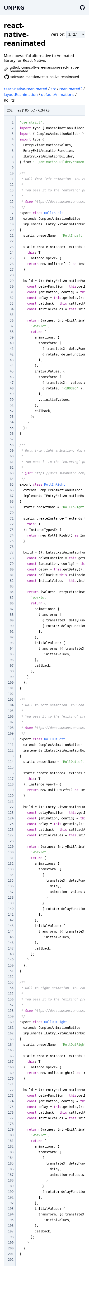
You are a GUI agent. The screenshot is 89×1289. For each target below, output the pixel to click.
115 (11, 767)
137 (11, 892)
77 (12, 552)
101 (11, 688)
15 (12, 201)
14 (12, 196)
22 (12, 241)
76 (12, 547)
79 (12, 564)
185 (11, 1163)
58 (12, 445)
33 (12, 303)
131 (11, 858)
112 (11, 750)
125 (11, 824)
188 (11, 1180)
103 (11, 699)
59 (12, 450)
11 (12, 179)
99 (12, 677)
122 (11, 807)
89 (12, 620)
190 (11, 1192)
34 (12, 309)
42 (12, 354)
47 (12, 382)
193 (11, 1209)
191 (11, 1197)
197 (11, 1231)
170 (11, 1078)
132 (11, 863)
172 (11, 1090)
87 (12, 609)
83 (12, 586)
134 (11, 875)
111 (11, 745)
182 (11, 1146)
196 (11, 1225)
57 (12, 439)
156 (11, 999)
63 (12, 473)
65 (12, 484)
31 (12, 292)
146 (11, 943)
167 (11, 1061)
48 (12, 388)
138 (11, 897)
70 (12, 513)
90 (12, 626)
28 (12, 275)
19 (12, 224)
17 (12, 213)
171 (11, 1084)
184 (11, 1158)
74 (12, 535)
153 (11, 982)
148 (11, 954)
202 (11, 1259)
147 (11, 948)
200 (11, 1248)
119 (11, 790)
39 (12, 337)
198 (11, 1237)
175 (11, 1107)
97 (12, 665)
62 (12, 467)
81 (12, 575)
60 (12, 456)
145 (11, 937)
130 (11, 852)
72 (12, 524)
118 (11, 784)
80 (12, 569)
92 (12, 637)
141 (11, 914)
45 (12, 371)
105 (11, 711)
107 (11, 722)
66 (12, 490)
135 (11, 880)
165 (11, 1050)
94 (12, 648)
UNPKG (14, 7)
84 (12, 592)
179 (11, 1129)
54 (12, 422)
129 (11, 846)
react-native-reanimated (25, 88)
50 (12, 399)
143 (11, 926)
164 (11, 1044)
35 (12, 315)
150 (11, 965)
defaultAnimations (57, 94)
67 (12, 496)
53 (12, 416)
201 (11, 1254)
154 (11, 988)
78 (12, 558)
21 (12, 235)
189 (11, 1186)
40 (12, 343)
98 (12, 671)
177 (11, 1118)
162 (11, 1033)
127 (11, 835)
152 (11, 977)
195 (11, 1220)
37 (12, 326)
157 (11, 1005)
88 (12, 614)
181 (11, 1141)
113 (11, 756)
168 (11, 1067)
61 (12, 462)
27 (12, 269)
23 (12, 247)
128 (11, 841)
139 (11, 903)
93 (12, 643)
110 (11, 739)
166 (11, 1056)
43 (12, 360)
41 (12, 349)
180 (11, 1135)
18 (12, 218)
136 (11, 886)
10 (12, 173)
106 (11, 716)
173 (11, 1095)
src (53, 88)
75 (12, 541)
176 (11, 1112)
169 (11, 1073)
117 (11, 779)
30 (12, 286)
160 (11, 1022)
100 (11, 682)
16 (12, 207)
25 (12, 258)
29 (12, 281)
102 (11, 694)
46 (12, 377)
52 (12, 411)
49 (12, 394)
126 (11, 829)
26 (12, 264)
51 (12, 405)
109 (11, 733)
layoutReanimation (21, 94)
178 (11, 1124)
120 (11, 795)
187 (11, 1175)
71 (12, 518)
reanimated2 (70, 88)
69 (12, 507)
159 (11, 1016)
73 (12, 530)
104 (11, 705)
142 (11, 920)
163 (11, 1039)
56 (12, 433)
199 (11, 1242)
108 (11, 728)
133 (11, 869)
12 (12, 184)
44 (12, 366)
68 (12, 501)
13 (12, 190)
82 (12, 581)
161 (11, 1027)
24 (12, 252)
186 (11, 1169)
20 (12, 230)
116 (11, 773)
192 (11, 1203)
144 (11, 931)
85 (12, 597)
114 (11, 762)
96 (12, 660)
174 (11, 1101)
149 (11, 960)
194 (11, 1214)
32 (12, 298)
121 (11, 801)
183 (11, 1152)
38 (12, 332)
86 (12, 603)
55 (12, 428)
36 (12, 320)
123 (11, 812)
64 (12, 479)
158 (11, 1010)
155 (11, 994)
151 (11, 971)
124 (11, 818)
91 (12, 631)
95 (12, 654)
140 (11, 909)
